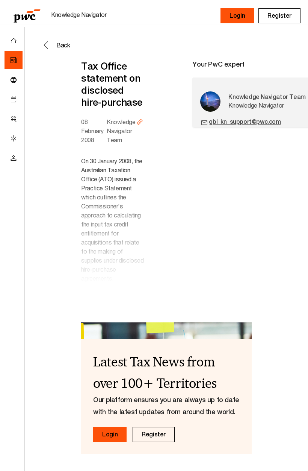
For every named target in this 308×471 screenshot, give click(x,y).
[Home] (14, 41)
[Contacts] (14, 158)
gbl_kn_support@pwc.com (245, 121)
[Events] (14, 99)
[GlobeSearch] (14, 80)
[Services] (14, 138)
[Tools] (14, 119)
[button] (237, 15)
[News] (14, 60)
